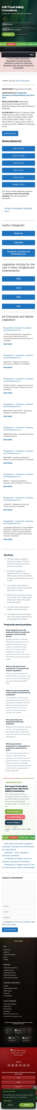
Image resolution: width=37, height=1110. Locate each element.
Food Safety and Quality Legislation (18, 844)
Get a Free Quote (14, 811)
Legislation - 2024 (11, 853)
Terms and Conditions (22, 922)
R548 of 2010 (18, 163)
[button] (33, 1091)
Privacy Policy (10, 925)
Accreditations (8, 995)
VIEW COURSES (23, 44)
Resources (7, 993)
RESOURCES (11, 850)
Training (6, 986)
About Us (6, 952)
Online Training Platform (10, 988)
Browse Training (14, 822)
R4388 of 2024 (18, 185)
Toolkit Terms (7, 1006)
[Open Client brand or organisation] (9, 1031)
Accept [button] (26, 1105)
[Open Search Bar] (33, 49)
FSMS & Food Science (10, 975)
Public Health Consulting (11, 977)
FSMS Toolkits (8, 991)
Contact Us (7, 949)
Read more (7, 344)
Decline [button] (10, 1105)
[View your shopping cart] (29, 49)
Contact (18, 1086)
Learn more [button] (7, 1101)
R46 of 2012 (18, 170)
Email (18, 1082)
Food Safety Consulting (10, 967)
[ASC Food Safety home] (18, 1052)
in (12, 1065)
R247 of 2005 (18, 149)
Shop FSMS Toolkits (15, 817)
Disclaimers (7, 1011)
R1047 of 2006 (18, 156)
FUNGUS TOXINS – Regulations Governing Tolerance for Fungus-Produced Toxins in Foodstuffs (18, 387)
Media (5, 957)
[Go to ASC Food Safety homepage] (5, 19)
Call (18, 1077)
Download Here (10, 133)
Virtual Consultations (10, 954)
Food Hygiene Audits (10, 972)
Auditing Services (9, 970)
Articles (6, 959)
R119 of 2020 (18, 177)
